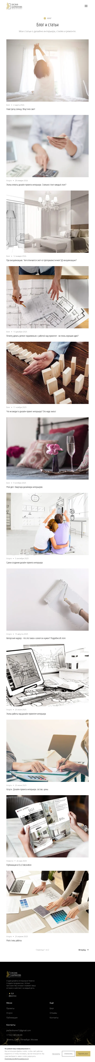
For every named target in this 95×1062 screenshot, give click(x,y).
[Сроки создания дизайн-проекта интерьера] (47, 524)
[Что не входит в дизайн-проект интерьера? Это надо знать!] (47, 373)
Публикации (11, 1017)
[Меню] (86, 6)
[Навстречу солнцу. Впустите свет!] (47, 70)
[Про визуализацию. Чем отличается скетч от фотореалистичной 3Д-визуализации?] (47, 222)
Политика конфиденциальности (17, 1059)
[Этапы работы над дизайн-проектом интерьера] (47, 675)
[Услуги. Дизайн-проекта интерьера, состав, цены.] (47, 751)
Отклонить (68, 1054)
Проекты (10, 1008)
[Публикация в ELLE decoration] (47, 826)
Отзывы (53, 1013)
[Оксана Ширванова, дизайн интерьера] (14, 6)
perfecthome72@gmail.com (18, 1030)
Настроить (56, 1054)
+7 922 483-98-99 (14, 1035)
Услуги (9, 1013)
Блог (52, 1008)
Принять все (83, 1054)
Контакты (54, 1017)
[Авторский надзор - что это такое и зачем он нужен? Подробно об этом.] (47, 599)
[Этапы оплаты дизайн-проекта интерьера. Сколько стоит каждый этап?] (47, 146)
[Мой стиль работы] (47, 902)
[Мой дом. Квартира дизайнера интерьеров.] (47, 448)
